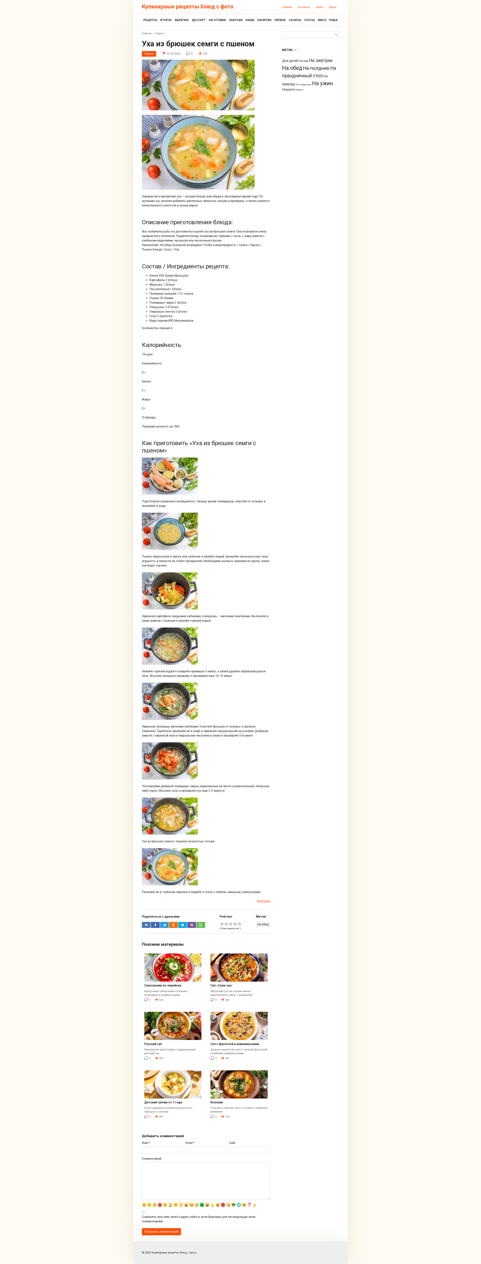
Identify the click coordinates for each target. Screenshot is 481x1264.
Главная (287, 7)
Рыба (333, 20)
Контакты (304, 7)
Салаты (295, 20)
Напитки (264, 20)
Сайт (232, 1143)
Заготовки (217, 20)
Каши (250, 20)
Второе (166, 20)
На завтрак (321, 60)
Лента (319, 7)
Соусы (309, 20)
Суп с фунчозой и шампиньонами (234, 1044)
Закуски (236, 20)
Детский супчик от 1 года (163, 1102)
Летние (303, 60)
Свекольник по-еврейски (162, 985)
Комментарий (151, 1158)
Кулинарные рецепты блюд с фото (187, 6)
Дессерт (199, 20)
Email (190, 1143)
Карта (332, 7)
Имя (146, 1143)
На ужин (322, 83)
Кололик (216, 1102)
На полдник (316, 68)
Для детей (290, 61)
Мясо (322, 20)
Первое (280, 20)
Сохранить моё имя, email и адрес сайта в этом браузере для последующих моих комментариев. (199, 1219)
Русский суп (153, 1044)
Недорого (289, 89)
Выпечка (182, 20)
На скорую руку (303, 84)
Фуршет (299, 90)
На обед (263, 924)
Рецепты (150, 20)
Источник (263, 901)
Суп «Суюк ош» (221, 985)
